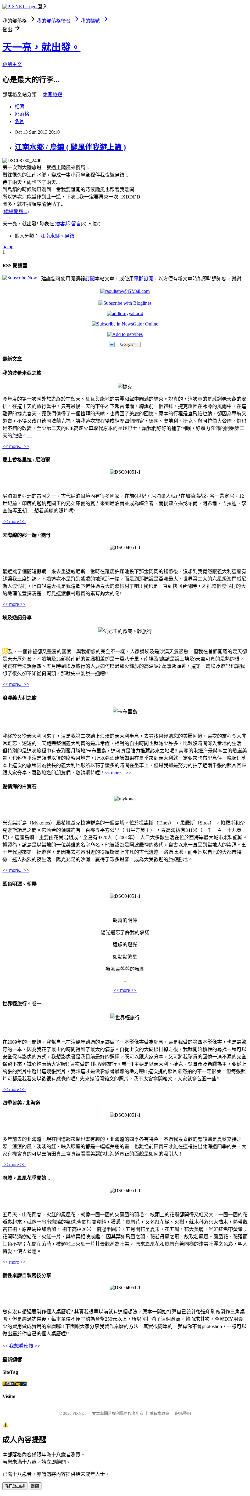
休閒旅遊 (52, 94)
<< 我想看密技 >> (21, 1346)
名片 (19, 121)
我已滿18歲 (15, 1486)
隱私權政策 (159, 1413)
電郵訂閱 (143, 278)
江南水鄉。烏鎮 (57, 235)
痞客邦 (62, 223)
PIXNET (79, 1413)
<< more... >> (15, 446)
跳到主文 (12, 64)
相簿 (19, 106)
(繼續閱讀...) (15, 211)
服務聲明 (183, 1413)
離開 (35, 1486)
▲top (7, 246)
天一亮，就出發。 (41, 47)
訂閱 (90, 278)
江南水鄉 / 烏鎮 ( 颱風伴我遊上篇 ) (70, 147)
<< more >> (14, 521)
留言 (76, 223)
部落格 (22, 114)
